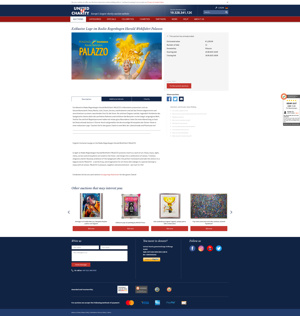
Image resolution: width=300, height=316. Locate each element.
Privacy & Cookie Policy (155, 2)
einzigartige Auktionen (110, 174)
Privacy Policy (102, 312)
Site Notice (94, 312)
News (83, 312)
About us (74, 312)
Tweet (175, 99)
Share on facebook (169, 99)
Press (79, 312)
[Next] (231, 212)
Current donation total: (178, 9)
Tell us (181, 99)
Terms (109, 312)
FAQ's (88, 312)
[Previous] (68, 212)
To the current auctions (179, 86)
